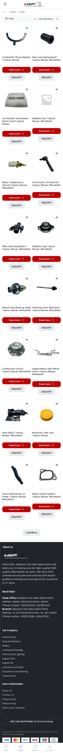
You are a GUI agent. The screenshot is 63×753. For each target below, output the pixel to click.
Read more (14, 69)
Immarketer (18, 734)
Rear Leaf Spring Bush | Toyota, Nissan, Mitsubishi (46, 58)
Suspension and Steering (15, 671)
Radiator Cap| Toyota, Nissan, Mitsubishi (43, 247)
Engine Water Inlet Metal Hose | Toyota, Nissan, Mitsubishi (45, 371)
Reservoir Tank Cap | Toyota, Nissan (43, 434)
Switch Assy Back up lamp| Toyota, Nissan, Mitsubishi (16, 309)
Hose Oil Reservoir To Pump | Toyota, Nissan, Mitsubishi (14, 497)
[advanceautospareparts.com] (34, 4)
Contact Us (8, 694)
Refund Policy (9, 703)
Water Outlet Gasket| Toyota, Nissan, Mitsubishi (46, 495)
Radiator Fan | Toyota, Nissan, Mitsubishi (44, 120)
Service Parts (9, 637)
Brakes (5, 645)
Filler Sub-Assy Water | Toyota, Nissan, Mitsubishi (16, 247)
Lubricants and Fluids (13, 667)
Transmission (9, 675)
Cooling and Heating (12, 650)
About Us (7, 690)
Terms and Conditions (13, 707)
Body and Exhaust (11, 641)
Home (4, 12)
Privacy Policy (9, 699)
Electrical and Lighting (13, 654)
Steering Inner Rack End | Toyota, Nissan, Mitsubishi (46, 309)
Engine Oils (7, 663)
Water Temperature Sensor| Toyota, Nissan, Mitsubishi (15, 185)
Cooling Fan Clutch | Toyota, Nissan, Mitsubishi (16, 370)
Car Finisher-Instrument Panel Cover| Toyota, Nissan (15, 121)
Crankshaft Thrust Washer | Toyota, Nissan (16, 58)
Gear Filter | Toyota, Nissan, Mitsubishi (12, 434)
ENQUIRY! (16, 77)
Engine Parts (8, 658)
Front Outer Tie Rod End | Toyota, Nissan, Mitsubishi (46, 184)
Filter (11, 18)
